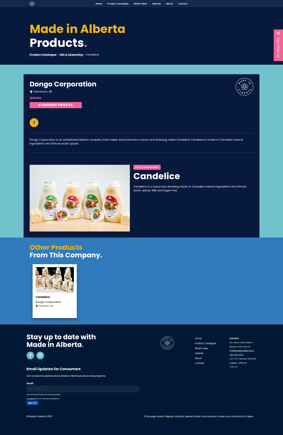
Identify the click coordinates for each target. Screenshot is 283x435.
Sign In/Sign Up (278, 47)
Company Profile (55, 105)
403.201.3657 (236, 354)
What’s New (201, 348)
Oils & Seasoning (71, 54)
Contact (199, 363)
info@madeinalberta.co (241, 350)
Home (198, 338)
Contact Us (31, 398)
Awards (199, 353)
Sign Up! (32, 403)
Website (35, 98)
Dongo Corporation (63, 84)
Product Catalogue (43, 54)
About (198, 358)
